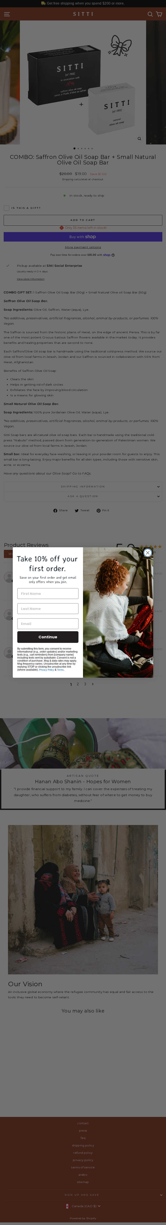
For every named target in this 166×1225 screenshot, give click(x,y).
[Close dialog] (148, 553)
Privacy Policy (46, 669)
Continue (47, 637)
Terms (60, 669)
